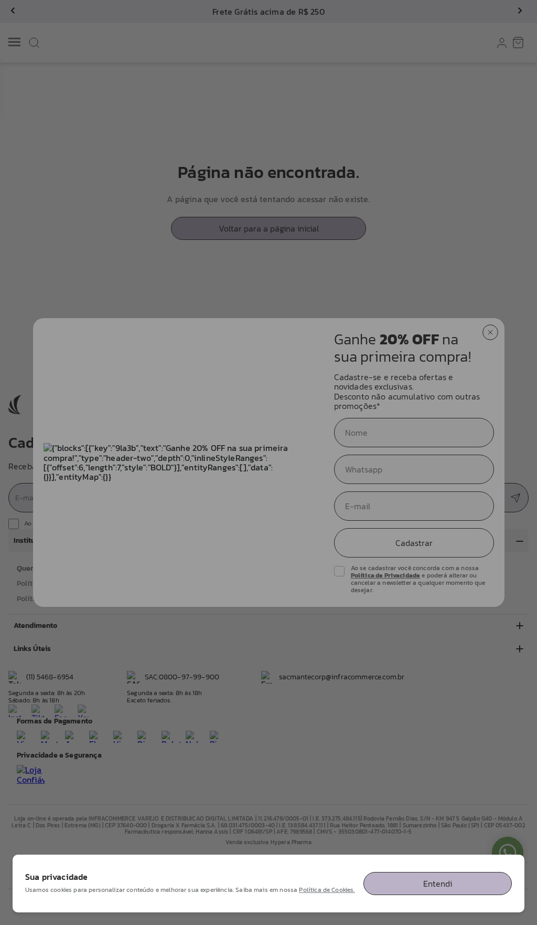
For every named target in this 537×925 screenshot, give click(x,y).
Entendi (437, 883)
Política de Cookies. (327, 890)
